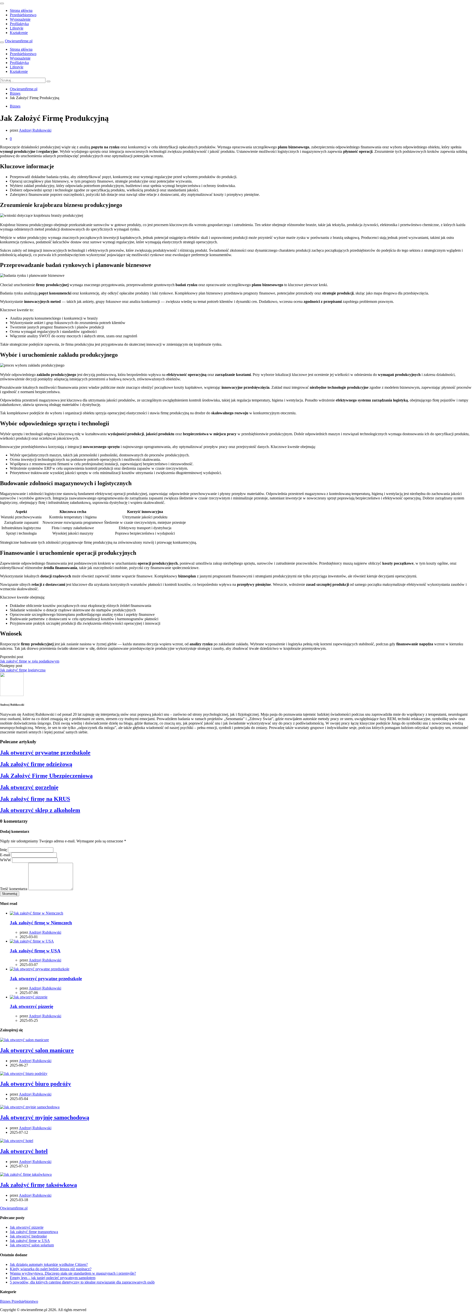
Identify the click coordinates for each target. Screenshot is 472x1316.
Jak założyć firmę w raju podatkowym (29, 661)
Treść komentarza (13, 889)
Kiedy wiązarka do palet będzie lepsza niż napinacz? (50, 1269)
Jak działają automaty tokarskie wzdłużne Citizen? (49, 1264)
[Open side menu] (2, 42)
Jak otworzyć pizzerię (31, 1006)
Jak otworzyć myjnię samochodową (44, 1117)
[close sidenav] (2, 3)
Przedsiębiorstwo (23, 15)
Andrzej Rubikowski (35, 130)
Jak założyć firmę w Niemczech (41, 922)
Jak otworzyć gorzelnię (29, 787)
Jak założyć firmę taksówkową (38, 1185)
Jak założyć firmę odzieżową (36, 764)
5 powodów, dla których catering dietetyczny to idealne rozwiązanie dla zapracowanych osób (82, 1282)
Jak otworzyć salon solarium (32, 1245)
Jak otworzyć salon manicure (37, 1050)
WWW (5, 860)
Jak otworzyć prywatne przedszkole (45, 752)
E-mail (5, 855)
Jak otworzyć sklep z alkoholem (40, 810)
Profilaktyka (19, 24)
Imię (3, 850)
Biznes (15, 106)
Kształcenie (19, 33)
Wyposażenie (20, 19)
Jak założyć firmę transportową (34, 1232)
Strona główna (21, 10)
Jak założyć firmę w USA (35, 950)
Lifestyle (16, 28)
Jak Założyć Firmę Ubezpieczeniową (46, 776)
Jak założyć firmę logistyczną (22, 670)
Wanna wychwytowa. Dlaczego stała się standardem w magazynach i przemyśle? (73, 1273)
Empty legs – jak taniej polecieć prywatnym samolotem (52, 1278)
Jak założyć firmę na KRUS (35, 799)
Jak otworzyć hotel (24, 1151)
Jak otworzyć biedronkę (28, 1236)
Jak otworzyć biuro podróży (35, 1084)
